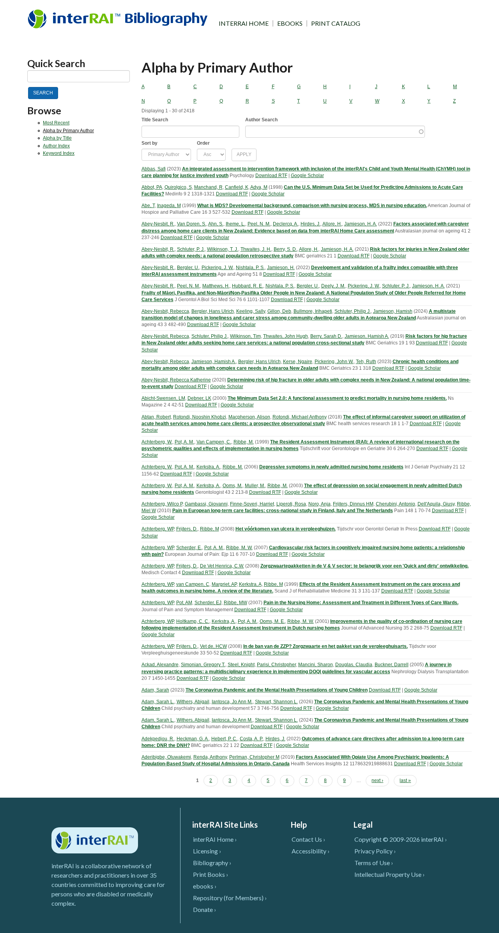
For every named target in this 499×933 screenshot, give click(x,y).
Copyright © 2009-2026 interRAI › (400, 839)
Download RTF (271, 175)
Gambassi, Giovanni (206, 504)
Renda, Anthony (210, 757)
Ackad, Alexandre (160, 664)
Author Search (261, 119)
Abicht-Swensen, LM (163, 398)
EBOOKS (290, 23)
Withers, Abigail (193, 701)
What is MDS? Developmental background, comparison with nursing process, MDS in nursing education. (312, 205)
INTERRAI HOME (244, 23)
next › (377, 780)
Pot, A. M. (184, 442)
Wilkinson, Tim (245, 336)
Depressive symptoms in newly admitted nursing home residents (331, 467)
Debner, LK (199, 398)
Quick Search (56, 63)
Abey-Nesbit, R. (158, 224)
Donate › (204, 909)
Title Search (155, 119)
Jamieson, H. (281, 267)
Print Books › (210, 874)
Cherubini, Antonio (395, 504)
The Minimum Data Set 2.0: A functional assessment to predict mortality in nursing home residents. (337, 398)
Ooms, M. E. (272, 621)
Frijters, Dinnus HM (353, 504)
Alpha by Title (57, 138)
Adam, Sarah (155, 690)
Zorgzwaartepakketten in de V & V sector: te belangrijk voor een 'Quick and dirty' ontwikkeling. (364, 566)
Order (203, 143)
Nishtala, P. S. (250, 267)
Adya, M (258, 187)
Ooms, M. (232, 485)
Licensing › (207, 851)
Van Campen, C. (213, 442)
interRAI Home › (215, 839)
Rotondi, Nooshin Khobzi (199, 417)
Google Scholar (307, 175)
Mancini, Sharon (315, 664)
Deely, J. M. (333, 286)
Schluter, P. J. (191, 249)
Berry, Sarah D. (326, 336)
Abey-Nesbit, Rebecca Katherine (176, 380)
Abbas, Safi (154, 169)
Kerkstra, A (250, 584)
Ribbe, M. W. (239, 547)
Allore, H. (332, 224)
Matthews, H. (216, 286)
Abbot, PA (152, 187)
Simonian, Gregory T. (203, 664)
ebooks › (204, 886)
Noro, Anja (319, 504)
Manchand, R (208, 187)
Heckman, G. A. (193, 738)
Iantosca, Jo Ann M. (232, 701)
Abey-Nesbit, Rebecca (165, 311)
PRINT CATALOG (335, 23)
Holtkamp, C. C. (192, 621)
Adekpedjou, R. (158, 738)
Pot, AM (184, 602)
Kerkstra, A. (208, 467)
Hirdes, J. (310, 224)
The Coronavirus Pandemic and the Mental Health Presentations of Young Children (277, 690)
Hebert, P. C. (224, 738)
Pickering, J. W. (218, 267)
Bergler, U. (188, 267)
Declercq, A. (285, 224)
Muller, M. (255, 485)
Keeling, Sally (250, 311)
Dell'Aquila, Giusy (436, 504)
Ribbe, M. (244, 442)
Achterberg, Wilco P (162, 504)
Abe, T (148, 205)
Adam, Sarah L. (158, 701)
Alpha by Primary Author (68, 130)
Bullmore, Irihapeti (313, 311)
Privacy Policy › (375, 851)
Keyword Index (58, 153)
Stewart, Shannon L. (276, 701)
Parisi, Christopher (276, 664)
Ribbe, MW (235, 602)
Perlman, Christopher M (254, 757)
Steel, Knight (241, 664)
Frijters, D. (187, 529)
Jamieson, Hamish (392, 311)
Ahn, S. (215, 224)
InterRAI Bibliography (119, 18)
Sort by (149, 143)
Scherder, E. (189, 547)
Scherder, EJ (208, 602)
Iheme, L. (235, 224)
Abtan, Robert (156, 417)
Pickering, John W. (334, 361)
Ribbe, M (209, 529)
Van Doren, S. (191, 224)
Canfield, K (236, 187)
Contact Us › (308, 839)
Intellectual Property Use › (389, 874)
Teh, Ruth (366, 361)
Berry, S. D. (285, 249)
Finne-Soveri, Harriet (252, 504)
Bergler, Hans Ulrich (212, 311)
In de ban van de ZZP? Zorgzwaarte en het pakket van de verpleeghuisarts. (325, 646)
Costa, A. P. (251, 738)
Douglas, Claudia (353, 664)
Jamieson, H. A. (360, 224)
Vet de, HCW (213, 646)
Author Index (56, 146)
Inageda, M (169, 205)
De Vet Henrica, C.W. (222, 566)
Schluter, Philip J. (352, 311)
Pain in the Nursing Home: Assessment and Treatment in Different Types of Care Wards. (361, 602)
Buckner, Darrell (392, 664)
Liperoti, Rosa (291, 504)
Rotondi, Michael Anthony (300, 417)
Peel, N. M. (259, 224)
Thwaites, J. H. (256, 249)
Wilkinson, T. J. (222, 249)
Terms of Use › (373, 862)
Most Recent (56, 123)
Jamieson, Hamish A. (367, 336)
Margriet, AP (224, 584)
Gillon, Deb (279, 311)
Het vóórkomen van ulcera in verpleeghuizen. (285, 529)
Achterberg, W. (157, 442)
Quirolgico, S (178, 187)
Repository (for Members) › (230, 897)
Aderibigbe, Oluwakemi (166, 757)
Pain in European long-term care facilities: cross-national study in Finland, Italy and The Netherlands (282, 510)
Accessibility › (310, 851)
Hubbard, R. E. (247, 286)
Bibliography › (212, 862)
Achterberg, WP (158, 529)
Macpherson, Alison (249, 417)
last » (405, 780)
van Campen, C (192, 584)
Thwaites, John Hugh (285, 336)
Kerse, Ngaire (297, 361)
